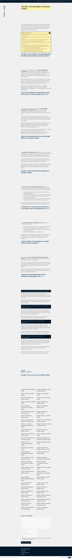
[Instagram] (30, 372)
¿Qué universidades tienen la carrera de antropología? (33, 51)
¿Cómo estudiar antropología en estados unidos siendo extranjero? (35, 45)
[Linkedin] (25, 372)
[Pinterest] (26, 372)
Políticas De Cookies (25, 552)
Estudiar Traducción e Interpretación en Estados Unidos (27, 425)
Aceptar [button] (69, 557)
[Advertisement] (36, 16)
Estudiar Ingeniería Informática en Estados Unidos (42, 463)
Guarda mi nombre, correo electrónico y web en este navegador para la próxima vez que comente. (36, 539)
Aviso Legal (23, 550)
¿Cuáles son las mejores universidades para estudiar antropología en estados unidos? (35, 35)
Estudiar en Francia (41, 1)
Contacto (23, 554)
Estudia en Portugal (48, 1)
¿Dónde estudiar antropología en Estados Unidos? (32, 47)
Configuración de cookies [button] (63, 557)
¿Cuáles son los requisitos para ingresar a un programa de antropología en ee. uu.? (36, 43)
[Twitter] (23, 372)
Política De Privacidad (25, 548)
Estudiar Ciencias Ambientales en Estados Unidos (27, 443)
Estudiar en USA (62, 1)
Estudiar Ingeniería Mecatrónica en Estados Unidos (27, 407)
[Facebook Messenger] (28, 372)
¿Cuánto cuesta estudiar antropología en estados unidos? (33, 41)
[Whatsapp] (31, 372)
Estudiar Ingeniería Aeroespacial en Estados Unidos (27, 453)
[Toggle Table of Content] (49, 33)
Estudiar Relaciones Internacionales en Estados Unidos (43, 473)
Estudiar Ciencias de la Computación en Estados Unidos (27, 463)
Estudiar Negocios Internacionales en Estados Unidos (27, 478)
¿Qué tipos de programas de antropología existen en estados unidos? (35, 39)
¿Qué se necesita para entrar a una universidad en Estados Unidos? (35, 48)
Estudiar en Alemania (56, 1)
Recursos (68, 1)
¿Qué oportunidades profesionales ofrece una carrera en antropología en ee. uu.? (36, 38)
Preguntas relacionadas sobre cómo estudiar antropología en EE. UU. (35, 46)
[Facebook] (22, 372)
